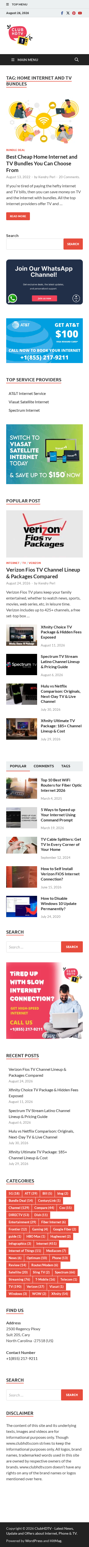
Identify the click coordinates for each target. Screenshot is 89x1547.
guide (15, 1236)
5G (14, 1193)
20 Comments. (69, 177)
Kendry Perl (46, 177)
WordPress (34, 1541)
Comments (44, 766)
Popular (18, 766)
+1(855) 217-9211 (22, 1358)
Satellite (18, 1272)
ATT (31, 1193)
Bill (47, 1193)
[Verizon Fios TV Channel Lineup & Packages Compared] (44, 513)
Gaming (40, 1229)
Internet (13, 563)
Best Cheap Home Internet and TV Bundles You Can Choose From (41, 163)
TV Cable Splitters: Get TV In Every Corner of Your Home (61, 844)
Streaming (19, 1279)
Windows (18, 1294)
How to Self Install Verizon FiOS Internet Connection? (60, 873)
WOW (39, 1294)
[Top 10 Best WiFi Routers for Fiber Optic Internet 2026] (21, 780)
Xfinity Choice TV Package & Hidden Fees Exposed (61, 632)
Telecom (68, 1279)
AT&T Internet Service (27, 393)
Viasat (56, 1287)
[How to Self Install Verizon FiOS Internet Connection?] (21, 869)
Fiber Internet (53, 1222)
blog (62, 1193)
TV (24, 563)
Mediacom (56, 1251)
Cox (65, 1208)
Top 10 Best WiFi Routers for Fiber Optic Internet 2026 (61, 785)
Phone (60, 1258)
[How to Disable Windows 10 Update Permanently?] (21, 898)
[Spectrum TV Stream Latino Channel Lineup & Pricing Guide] (21, 656)
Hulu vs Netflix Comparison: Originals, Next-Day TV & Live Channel (61, 694)
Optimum (37, 1258)
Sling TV (41, 1272)
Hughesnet (60, 1236)
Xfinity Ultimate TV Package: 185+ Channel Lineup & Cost (61, 725)
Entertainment (22, 1222)
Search (12, 235)
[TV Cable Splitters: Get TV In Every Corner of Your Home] (21, 839)
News (15, 1258)
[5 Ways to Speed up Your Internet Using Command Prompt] (21, 810)
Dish (41, 1215)
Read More (16, 215)
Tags (65, 766)
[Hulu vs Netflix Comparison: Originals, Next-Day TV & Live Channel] (21, 686)
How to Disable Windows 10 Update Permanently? (59, 903)
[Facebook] (62, 13)
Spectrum (65, 1272)
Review (17, 1265)
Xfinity (59, 1294)
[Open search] (76, 59)
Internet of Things (25, 1251)
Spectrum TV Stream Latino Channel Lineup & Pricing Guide (60, 661)
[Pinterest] (74, 13)
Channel (19, 1208)
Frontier (18, 1229)
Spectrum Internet (24, 410)
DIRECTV (19, 1215)
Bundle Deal (15, 150)
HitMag (55, 1541)
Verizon (35, 563)
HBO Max (35, 1236)
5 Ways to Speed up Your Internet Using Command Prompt (58, 814)
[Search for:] (44, 946)
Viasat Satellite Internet (29, 401)
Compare (44, 1208)
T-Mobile (45, 1279)
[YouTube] (80, 13)
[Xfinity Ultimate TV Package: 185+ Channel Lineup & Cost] (21, 721)
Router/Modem (44, 1265)
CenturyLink (49, 1201)
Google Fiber (64, 1229)
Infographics (20, 1244)
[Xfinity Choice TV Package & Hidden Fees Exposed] (21, 627)
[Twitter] (68, 13)
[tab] (18, 766)
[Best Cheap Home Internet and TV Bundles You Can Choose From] (44, 121)
